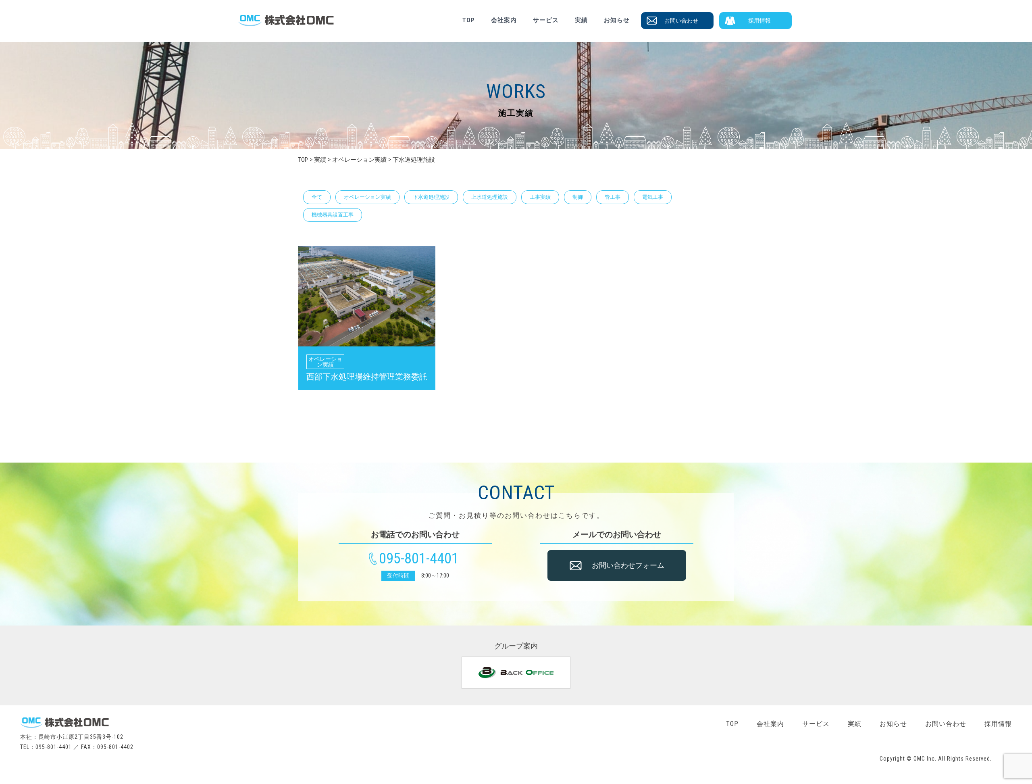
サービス (546, 20)
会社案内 (504, 20)
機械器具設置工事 (333, 215)
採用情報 (759, 20)
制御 (577, 197)
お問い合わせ (681, 20)
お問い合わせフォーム (628, 565)
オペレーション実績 (367, 197)
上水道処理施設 (489, 197)
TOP (468, 20)
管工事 (612, 197)
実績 (581, 20)
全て (317, 197)
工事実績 (540, 197)
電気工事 (652, 197)
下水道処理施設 (431, 197)
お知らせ (617, 20)
